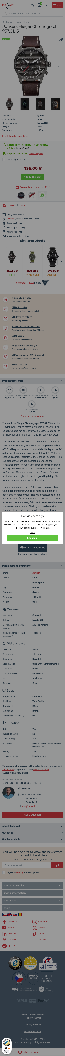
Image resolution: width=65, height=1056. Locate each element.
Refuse (32, 533)
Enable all (32, 538)
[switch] (6, 1051)
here (47, 528)
